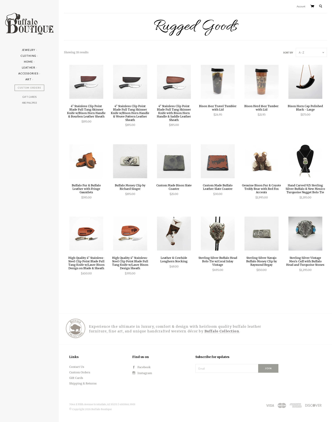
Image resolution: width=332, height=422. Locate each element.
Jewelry (28, 49)
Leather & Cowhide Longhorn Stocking (173, 259)
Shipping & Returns (83, 383)
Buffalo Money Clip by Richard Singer (130, 187)
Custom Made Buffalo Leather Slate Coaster (218, 187)
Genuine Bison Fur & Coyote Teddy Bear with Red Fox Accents (261, 189)
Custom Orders (29, 87)
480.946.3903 (29, 102)
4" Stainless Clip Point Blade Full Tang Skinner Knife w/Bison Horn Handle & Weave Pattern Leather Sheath (130, 113)
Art (28, 79)
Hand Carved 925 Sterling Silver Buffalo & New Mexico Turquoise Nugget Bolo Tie (305, 189)
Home (28, 61)
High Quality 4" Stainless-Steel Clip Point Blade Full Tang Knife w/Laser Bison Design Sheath (130, 263)
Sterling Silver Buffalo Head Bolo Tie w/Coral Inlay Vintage (218, 261)
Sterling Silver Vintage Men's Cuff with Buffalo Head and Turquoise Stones (305, 261)
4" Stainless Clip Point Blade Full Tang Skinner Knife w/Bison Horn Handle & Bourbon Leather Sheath (86, 111)
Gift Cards (29, 96)
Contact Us (76, 367)
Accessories (28, 73)
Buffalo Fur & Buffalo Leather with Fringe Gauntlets (86, 189)
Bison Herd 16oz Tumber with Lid (261, 107)
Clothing (28, 55)
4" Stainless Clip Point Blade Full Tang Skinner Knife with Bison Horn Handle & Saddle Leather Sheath (174, 113)
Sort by (288, 52)
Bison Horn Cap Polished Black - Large (305, 107)
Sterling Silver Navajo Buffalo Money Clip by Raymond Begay (261, 261)
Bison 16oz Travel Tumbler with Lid (218, 107)
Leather (28, 67)
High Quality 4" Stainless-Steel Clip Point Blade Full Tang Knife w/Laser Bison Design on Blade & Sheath (86, 263)
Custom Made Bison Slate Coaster (174, 187)
